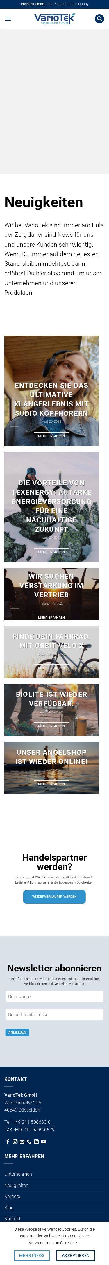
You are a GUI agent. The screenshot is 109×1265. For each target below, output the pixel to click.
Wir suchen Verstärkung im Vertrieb (51, 585)
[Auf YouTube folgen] (43, 1142)
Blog (9, 1207)
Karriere (12, 1196)
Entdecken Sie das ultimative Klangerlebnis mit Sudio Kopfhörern (51, 399)
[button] (7, 19)
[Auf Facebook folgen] (8, 1142)
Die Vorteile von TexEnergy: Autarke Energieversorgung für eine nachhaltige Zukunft (51, 506)
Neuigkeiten (16, 1185)
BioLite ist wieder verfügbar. (51, 699)
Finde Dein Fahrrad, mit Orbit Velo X (51, 641)
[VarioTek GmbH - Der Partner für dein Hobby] (54, 18)
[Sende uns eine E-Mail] (22, 1142)
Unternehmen (18, 1174)
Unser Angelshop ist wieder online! (51, 757)
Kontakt (12, 1218)
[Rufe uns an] (29, 1142)
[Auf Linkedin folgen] (36, 1142)
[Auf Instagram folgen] (15, 1142)
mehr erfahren (51, 436)
